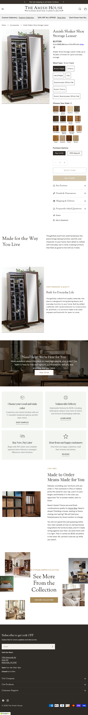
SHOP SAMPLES (22, 422)
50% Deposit (75, 153)
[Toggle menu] (2, 9)
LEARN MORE (65, 418)
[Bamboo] (70, 109)
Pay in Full (59, 153)
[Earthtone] (63, 118)
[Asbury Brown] (62, 109)
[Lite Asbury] (56, 128)
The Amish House (15, 705)
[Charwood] (56, 118)
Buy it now (70, 178)
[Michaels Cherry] (71, 128)
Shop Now (61, 17)
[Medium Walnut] (63, 128)
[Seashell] (62, 138)
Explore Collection (26, 17)
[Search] (80, 9)
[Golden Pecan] (70, 118)
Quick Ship (72, 508)
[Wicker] (76, 138)
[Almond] (56, 109)
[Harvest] (78, 118)
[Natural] (79, 128)
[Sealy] (56, 138)
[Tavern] (69, 138)
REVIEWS (65, 454)
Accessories (14, 25)
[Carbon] (77, 109)
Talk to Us (44, 372)
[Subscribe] (52, 646)
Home (4, 25)
